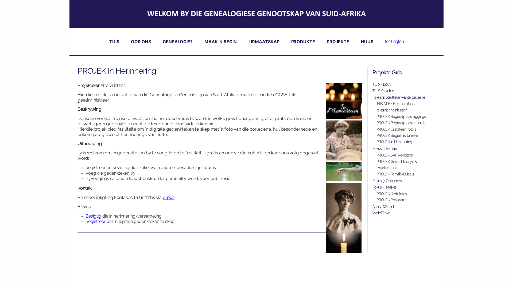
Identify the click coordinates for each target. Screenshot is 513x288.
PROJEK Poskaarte (391, 200)
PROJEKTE (338, 41)
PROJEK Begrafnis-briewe (397, 135)
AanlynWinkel (383, 207)
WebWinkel (381, 213)
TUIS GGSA (381, 84)
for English (394, 41)
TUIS (114, 41)
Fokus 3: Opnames (387, 181)
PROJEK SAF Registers (394, 155)
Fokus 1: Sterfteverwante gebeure (398, 97)
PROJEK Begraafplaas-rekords (400, 123)
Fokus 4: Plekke (384, 187)
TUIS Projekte (383, 91)
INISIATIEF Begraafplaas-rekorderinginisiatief (396, 107)
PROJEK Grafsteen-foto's (396, 129)
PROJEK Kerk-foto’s (391, 194)
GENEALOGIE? (178, 41)
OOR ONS (141, 41)
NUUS (367, 41)
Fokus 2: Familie (384, 148)
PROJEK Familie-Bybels (395, 174)
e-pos (168, 197)
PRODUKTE (303, 41)
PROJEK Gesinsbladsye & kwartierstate (396, 164)
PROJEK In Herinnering (394, 142)
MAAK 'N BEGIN (220, 41)
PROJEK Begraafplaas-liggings (401, 116)
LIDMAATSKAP (263, 41)
